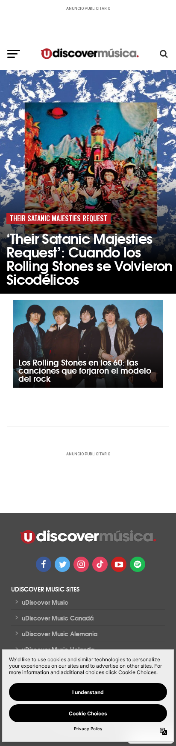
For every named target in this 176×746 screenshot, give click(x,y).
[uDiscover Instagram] (81, 564)
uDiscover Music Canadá (58, 618)
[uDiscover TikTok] (100, 564)
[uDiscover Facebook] (43, 564)
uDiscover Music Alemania (59, 633)
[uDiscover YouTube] (118, 564)
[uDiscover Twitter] (62, 564)
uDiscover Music (45, 602)
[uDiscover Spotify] (137, 564)
